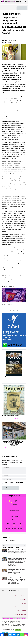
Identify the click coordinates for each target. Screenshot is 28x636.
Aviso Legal (23, 603)
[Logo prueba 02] (2, 1)
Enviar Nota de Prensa (20, 614)
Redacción (4, 41)
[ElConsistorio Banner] (13, 1)
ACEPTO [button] (18, 630)
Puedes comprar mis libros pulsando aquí (12, 380)
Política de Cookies (21, 611)
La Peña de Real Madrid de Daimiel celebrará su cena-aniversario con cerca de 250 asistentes (16, 571)
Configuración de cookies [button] (8, 629)
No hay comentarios (7, 43)
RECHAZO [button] (5, 633)
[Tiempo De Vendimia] (14, 295)
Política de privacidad (20, 607)
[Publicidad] (14, 330)
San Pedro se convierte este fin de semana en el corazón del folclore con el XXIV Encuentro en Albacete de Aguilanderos (16, 580)
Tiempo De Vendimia (7, 304)
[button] (26, 1)
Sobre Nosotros (22, 600)
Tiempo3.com (16, 533)
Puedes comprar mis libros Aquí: (10, 419)
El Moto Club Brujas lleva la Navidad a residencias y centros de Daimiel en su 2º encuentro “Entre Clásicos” (17, 551)
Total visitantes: (6, 541)
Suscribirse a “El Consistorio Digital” (17, 596)
